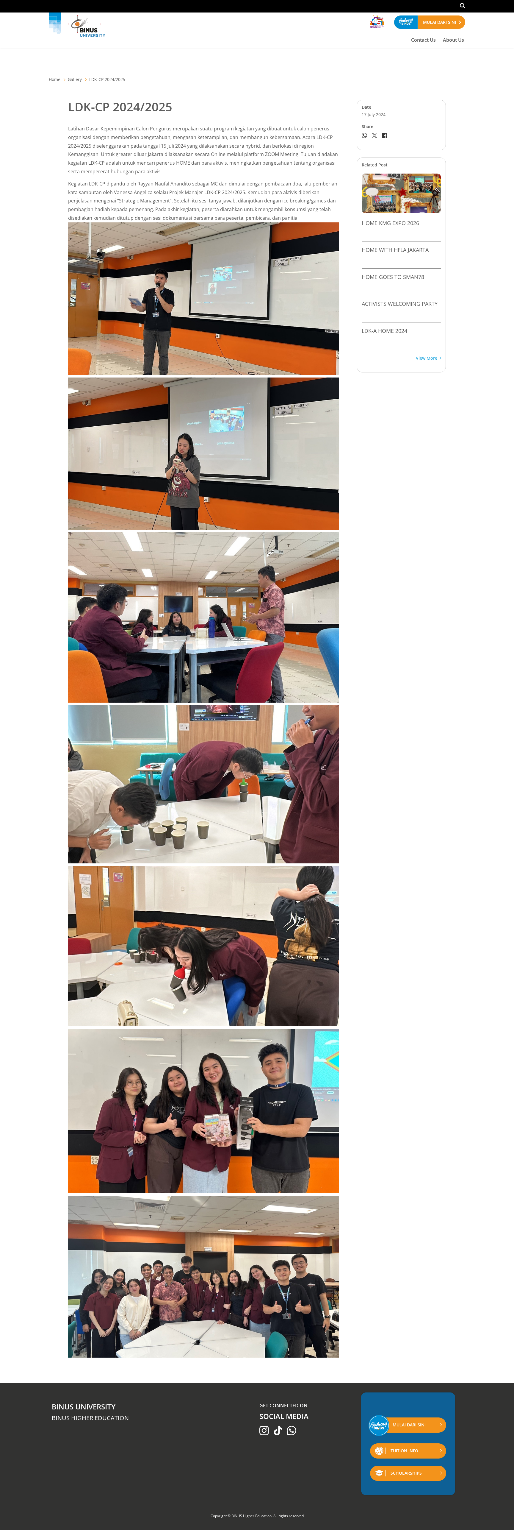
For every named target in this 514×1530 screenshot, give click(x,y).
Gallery (75, 79)
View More (426, 358)
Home (54, 79)
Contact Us (423, 40)
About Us (453, 40)
